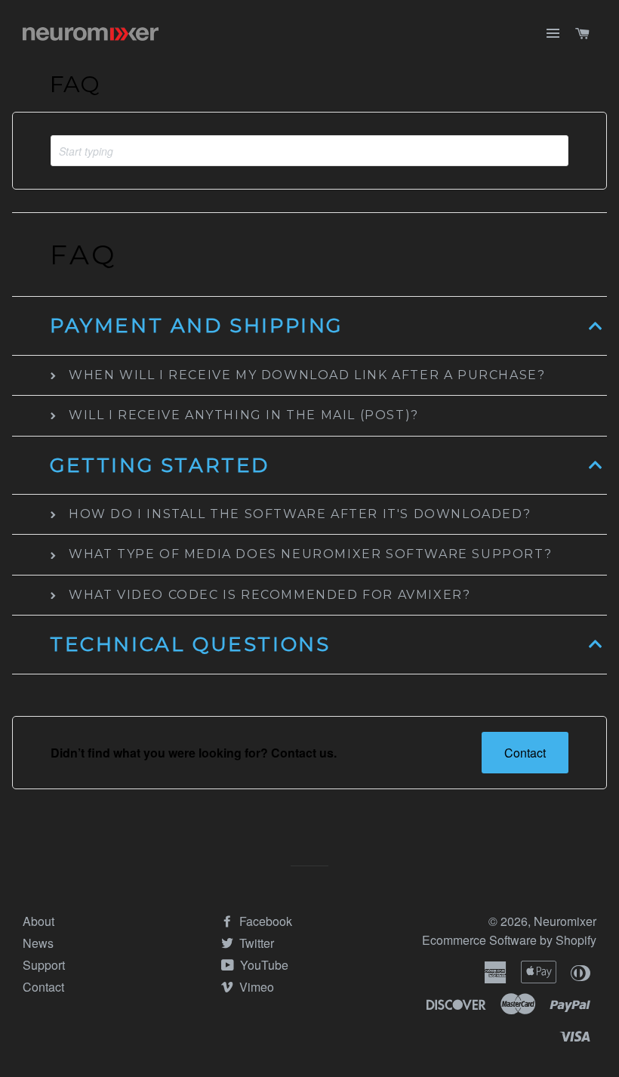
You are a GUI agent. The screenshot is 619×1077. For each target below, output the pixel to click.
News (38, 943)
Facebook (264, 921)
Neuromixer (565, 921)
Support (44, 965)
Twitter (255, 943)
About (38, 921)
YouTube (262, 965)
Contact (525, 752)
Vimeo (255, 986)
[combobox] (309, 150)
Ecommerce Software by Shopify (509, 940)
